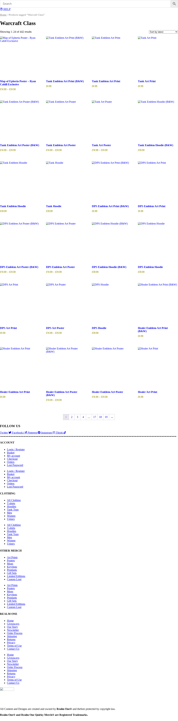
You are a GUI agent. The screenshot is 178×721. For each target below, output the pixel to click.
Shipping (12, 636)
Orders (10, 462)
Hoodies (11, 506)
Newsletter (13, 630)
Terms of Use (14, 645)
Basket (10, 452)
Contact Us (13, 648)
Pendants (12, 569)
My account (13, 455)
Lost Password (15, 465)
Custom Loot (14, 579)
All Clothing (14, 500)
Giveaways (13, 623)
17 (94, 417)
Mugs (10, 563)
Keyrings (12, 566)
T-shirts (11, 503)
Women (11, 515)
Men (9, 512)
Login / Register (16, 449)
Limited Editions (16, 576)
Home (3, 14)
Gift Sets (11, 573)
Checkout (12, 458)
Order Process (14, 633)
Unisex (11, 519)
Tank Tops (13, 509)
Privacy (11, 642)
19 (106, 417)
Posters (11, 560)
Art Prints (12, 557)
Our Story (12, 626)
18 (100, 417)
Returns (11, 639)
